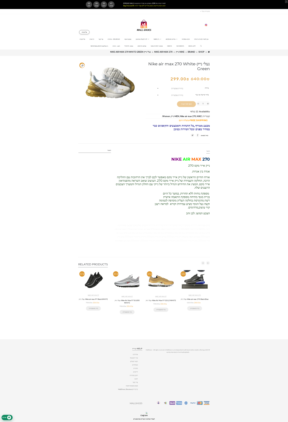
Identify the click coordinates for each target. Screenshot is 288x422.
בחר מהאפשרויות (93, 308)
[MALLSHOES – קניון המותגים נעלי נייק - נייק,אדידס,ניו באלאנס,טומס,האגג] (144, 25)
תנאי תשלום (134, 361)
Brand (191, 51)
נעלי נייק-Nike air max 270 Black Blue (194, 299)
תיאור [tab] (109, 150)
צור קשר (135, 382)
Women (166, 116)
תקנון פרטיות (134, 375)
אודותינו (135, 354)
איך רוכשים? (134, 358)
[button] (82, 66)
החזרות (135, 368)
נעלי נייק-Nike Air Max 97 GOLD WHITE (161, 300)
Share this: (204, 135)
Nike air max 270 (163, 51)
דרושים (135, 372)
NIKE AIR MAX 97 (93, 295)
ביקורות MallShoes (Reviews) (128, 389)
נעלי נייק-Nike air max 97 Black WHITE (93, 299)
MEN (177, 116)
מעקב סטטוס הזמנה (132, 386)
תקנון (136, 379)
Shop (201, 51)
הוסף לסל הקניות (186, 104)
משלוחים (135, 365)
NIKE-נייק (180, 51)
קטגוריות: (206, 116)
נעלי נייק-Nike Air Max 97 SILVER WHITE (127, 301)
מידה (207, 88)
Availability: (204, 111)
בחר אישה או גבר (202, 94)
